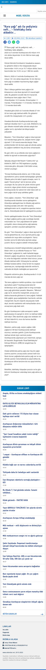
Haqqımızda (13, 2)
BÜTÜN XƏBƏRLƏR (10, 614)
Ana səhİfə (5, 2)
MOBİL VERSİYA (23, 16)
